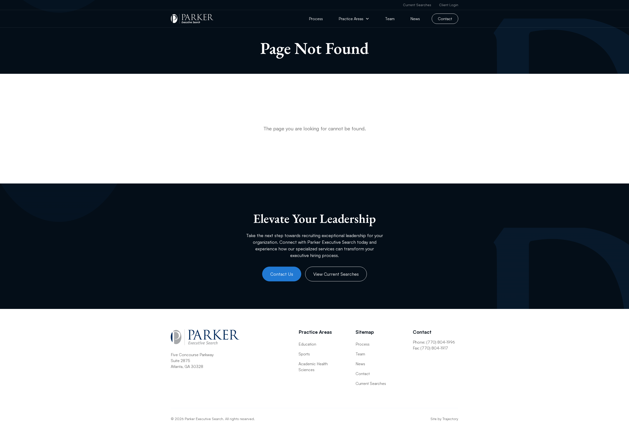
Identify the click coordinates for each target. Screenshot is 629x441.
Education (307, 344)
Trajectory (450, 419)
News (415, 18)
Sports (304, 353)
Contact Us (281, 274)
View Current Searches (336, 274)
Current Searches (417, 5)
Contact (445, 18)
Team (390, 18)
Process (316, 18)
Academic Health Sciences (313, 366)
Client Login (448, 5)
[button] (354, 19)
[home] (192, 19)
